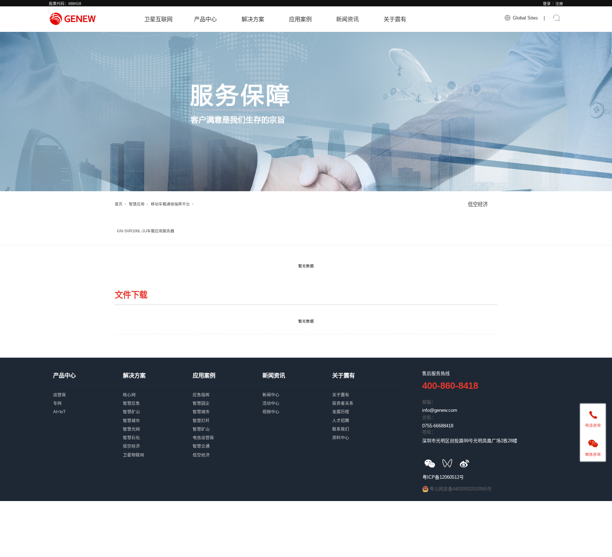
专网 (88, 398)
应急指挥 (227, 389)
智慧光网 (158, 424)
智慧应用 (136, 204)
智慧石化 (158, 432)
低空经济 (478, 204)
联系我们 (367, 424)
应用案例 (300, 19)
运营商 (88, 389)
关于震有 (395, 19)
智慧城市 (158, 415)
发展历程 (367, 406)
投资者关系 (367, 398)
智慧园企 (227, 398)
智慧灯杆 (227, 415)
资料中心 (367, 432)
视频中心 (297, 406)
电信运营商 (227, 432)
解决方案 (253, 19)
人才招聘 (367, 415)
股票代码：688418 (65, 3)
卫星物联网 (158, 450)
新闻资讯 (347, 19)
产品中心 (205, 19)
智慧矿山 (158, 406)
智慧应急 (158, 398)
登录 (547, 3)
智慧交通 (227, 441)
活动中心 (297, 398)
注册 (559, 3)
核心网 (158, 389)
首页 (119, 204)
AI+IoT (88, 406)
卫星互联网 (158, 19)
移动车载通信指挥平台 (170, 204)
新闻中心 (297, 389)
